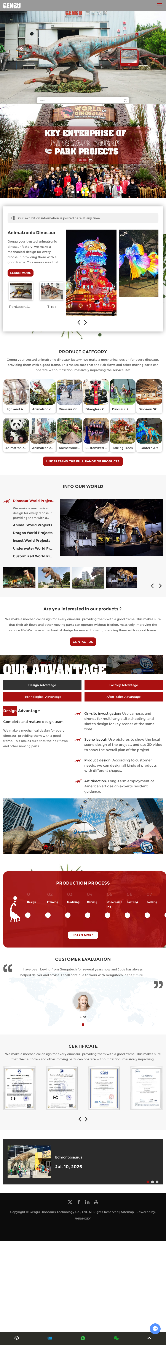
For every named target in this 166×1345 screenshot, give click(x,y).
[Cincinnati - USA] (19, 577)
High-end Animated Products (27, 409)
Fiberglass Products (100, 409)
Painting (132, 902)
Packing (152, 902)
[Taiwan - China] (122, 577)
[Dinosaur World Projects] (111, 527)
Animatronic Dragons (48, 448)
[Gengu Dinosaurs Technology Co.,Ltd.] (12, 5)
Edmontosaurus (68, 1157)
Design (31, 902)
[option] (83, 151)
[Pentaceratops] (21, 291)
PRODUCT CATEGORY (83, 351)
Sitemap (127, 1212)
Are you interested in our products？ (83, 608)
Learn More (20, 273)
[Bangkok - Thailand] (88, 578)
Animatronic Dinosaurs (49, 409)
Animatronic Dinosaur (32, 232)
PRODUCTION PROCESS (83, 883)
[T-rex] (52, 291)
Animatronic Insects (74, 448)
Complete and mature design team (33, 722)
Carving (92, 902)
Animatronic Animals (21, 448)
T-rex (51, 307)
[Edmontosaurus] (29, 1162)
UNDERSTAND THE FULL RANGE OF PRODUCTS (83, 461)
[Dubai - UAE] (54, 577)
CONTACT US (83, 642)
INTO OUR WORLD (83, 486)
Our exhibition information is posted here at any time (59, 218)
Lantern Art (149, 448)
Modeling (73, 902)
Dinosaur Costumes (74, 409)
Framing (52, 902)
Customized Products (101, 448)
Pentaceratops (21, 307)
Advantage (21, 710)
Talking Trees (123, 448)
